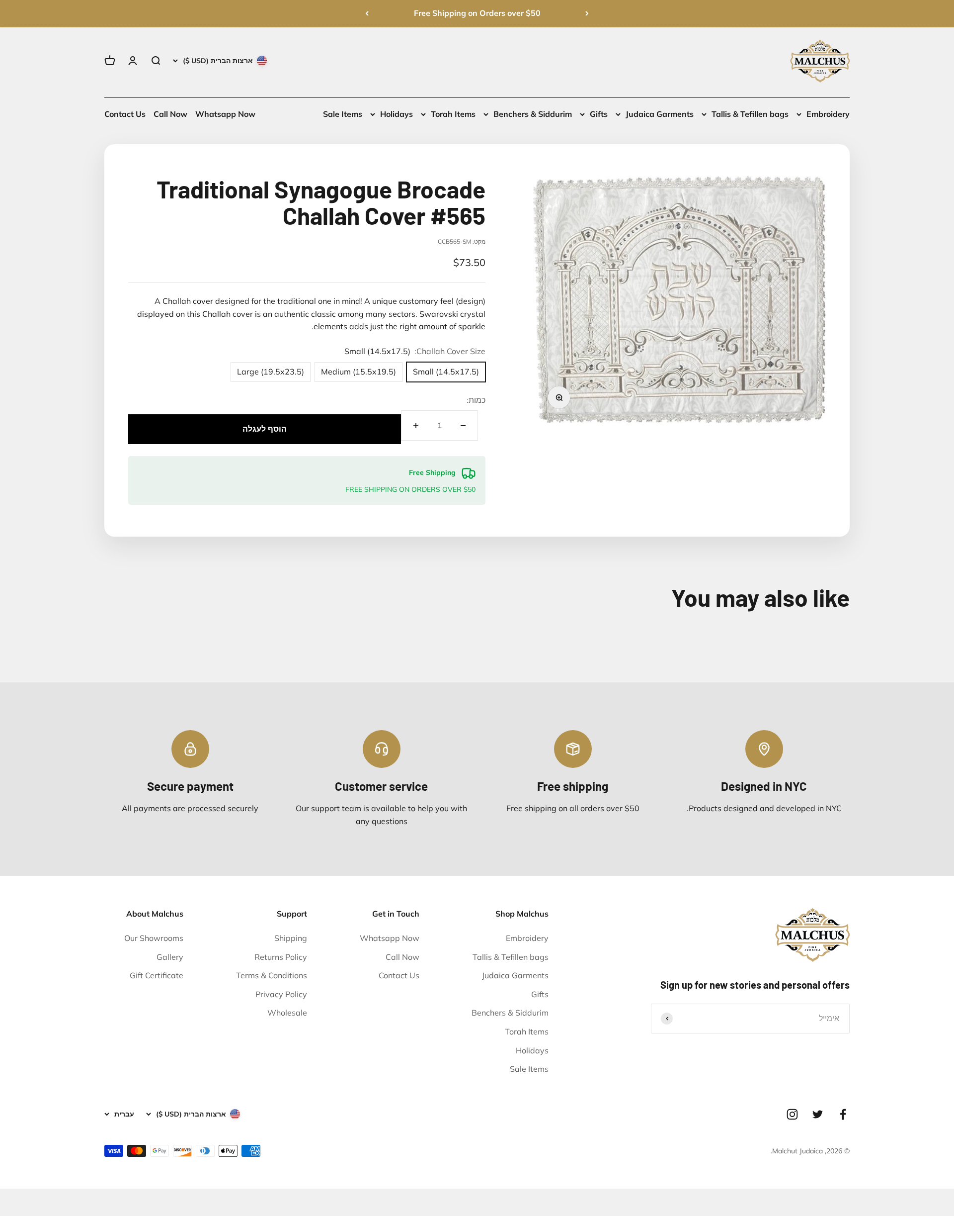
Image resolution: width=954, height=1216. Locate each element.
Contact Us (125, 114)
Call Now (170, 114)
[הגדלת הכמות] (415, 425)
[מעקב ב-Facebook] (843, 1114)
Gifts (599, 114)
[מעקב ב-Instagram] (792, 1114)
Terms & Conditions (271, 975)
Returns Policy (280, 957)
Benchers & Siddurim (532, 114)
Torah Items (453, 114)
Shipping (290, 938)
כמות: (476, 400)
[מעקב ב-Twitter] (817, 1114)
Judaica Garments (660, 114)
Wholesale (287, 1013)
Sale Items (342, 114)
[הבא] (367, 13)
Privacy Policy (281, 994)
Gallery (170, 957)
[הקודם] (587, 13)
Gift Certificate (156, 975)
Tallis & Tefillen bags (750, 114)
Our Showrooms (153, 938)
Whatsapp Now (225, 114)
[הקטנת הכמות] (463, 425)
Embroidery (828, 114)
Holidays (396, 114)
